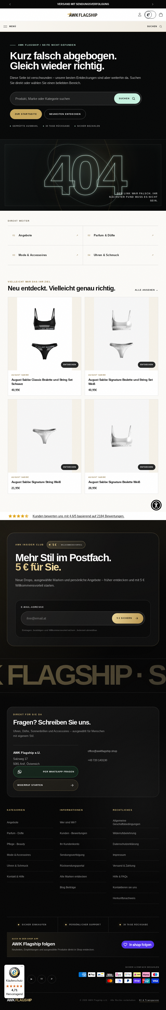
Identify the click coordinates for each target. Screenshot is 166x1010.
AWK (19, 1000)
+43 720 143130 (97, 760)
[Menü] (21, 967)
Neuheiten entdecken (65, 114)
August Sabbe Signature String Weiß (36, 482)
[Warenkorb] (161, 14)
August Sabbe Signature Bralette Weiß (114, 482)
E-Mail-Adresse (32, 607)
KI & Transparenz (149, 1000)
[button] (156, 505)
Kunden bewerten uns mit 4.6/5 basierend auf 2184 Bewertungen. (78, 516)
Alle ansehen (146, 290)
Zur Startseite (26, 114)
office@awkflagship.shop (102, 751)
